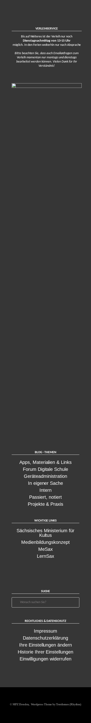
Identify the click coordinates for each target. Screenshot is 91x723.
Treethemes (62, 704)
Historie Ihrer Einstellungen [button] (45, 651)
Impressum (45, 631)
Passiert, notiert (45, 497)
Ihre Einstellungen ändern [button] (45, 644)
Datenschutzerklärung (45, 637)
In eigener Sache (45, 483)
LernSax (45, 556)
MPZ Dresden (21, 704)
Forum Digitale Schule (45, 469)
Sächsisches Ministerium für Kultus (45, 533)
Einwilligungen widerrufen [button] (45, 658)
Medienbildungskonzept (45, 542)
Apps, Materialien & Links (45, 462)
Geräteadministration (45, 476)
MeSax (45, 549)
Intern (45, 490)
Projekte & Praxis (45, 504)
